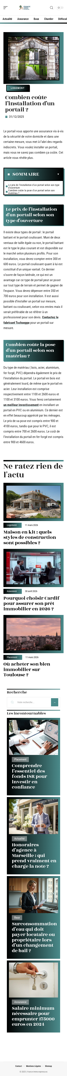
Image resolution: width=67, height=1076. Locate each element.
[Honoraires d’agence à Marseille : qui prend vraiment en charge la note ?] (33, 816)
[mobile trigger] (6, 7)
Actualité (19, 838)
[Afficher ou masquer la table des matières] (49, 174)
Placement (12, 657)
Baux (17, 917)
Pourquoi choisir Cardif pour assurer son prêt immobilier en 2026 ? (31, 604)
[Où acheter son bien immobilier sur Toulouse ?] (33, 634)
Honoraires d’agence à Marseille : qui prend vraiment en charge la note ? (34, 855)
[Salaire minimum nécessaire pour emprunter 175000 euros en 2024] (33, 980)
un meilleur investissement (21, 405)
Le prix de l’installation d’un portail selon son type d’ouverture (34, 186)
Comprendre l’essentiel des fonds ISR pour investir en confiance (29, 776)
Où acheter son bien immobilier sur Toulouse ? (26, 669)
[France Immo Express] (24, 7)
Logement (18, 88)
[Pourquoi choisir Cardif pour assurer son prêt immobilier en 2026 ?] (33, 568)
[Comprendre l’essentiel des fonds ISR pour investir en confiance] (33, 737)
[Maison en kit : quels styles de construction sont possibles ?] (33, 502)
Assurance (12, 591)
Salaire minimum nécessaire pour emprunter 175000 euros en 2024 (33, 1016)
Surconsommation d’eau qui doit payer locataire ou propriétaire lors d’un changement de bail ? (34, 937)
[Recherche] (51, 7)
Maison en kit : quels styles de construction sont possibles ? (29, 537)
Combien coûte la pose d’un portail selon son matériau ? (31, 192)
